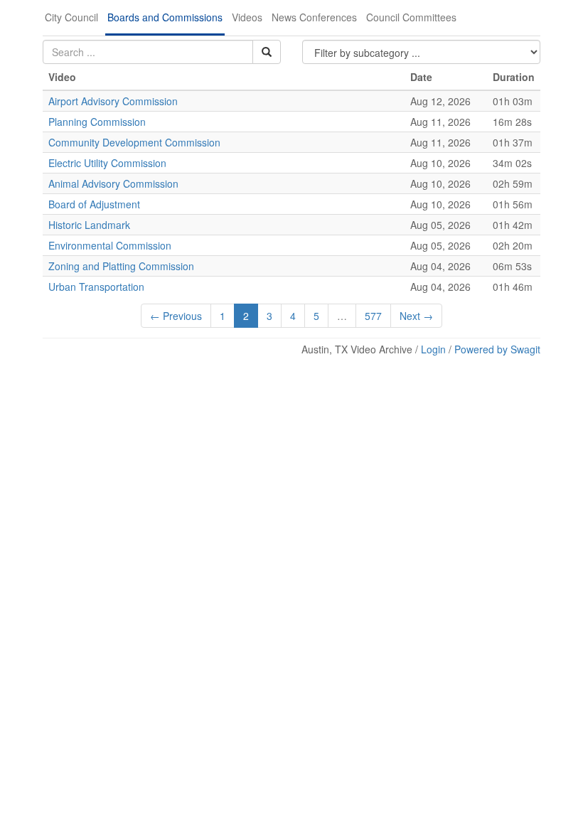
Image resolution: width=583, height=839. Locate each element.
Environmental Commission (109, 245)
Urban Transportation (96, 286)
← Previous (176, 316)
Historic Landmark (89, 225)
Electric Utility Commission (107, 163)
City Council (71, 17)
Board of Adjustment (94, 204)
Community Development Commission (134, 142)
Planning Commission (97, 121)
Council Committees (411, 17)
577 (373, 316)
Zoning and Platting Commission (121, 266)
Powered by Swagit (497, 349)
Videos (247, 17)
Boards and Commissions (165, 17)
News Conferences (314, 17)
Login (433, 349)
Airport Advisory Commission (113, 101)
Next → (416, 316)
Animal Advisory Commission (113, 183)
